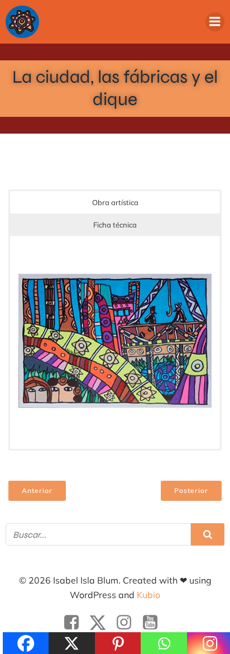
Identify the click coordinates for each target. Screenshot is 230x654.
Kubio (148, 594)
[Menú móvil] (214, 21)
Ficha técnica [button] (115, 224)
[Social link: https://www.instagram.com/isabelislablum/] (128, 623)
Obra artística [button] (115, 202)
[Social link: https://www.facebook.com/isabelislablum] (76, 623)
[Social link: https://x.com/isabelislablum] (102, 623)
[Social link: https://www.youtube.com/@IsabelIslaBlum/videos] (154, 623)
